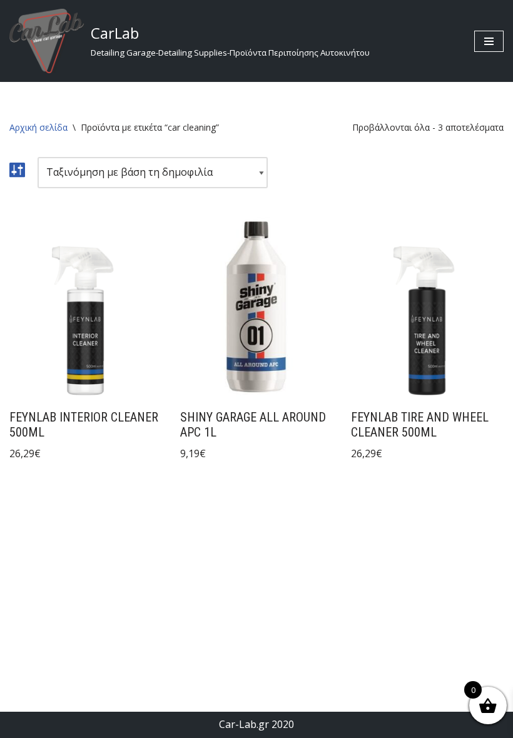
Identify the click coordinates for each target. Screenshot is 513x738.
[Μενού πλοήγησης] (489, 41)
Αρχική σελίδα (38, 127)
